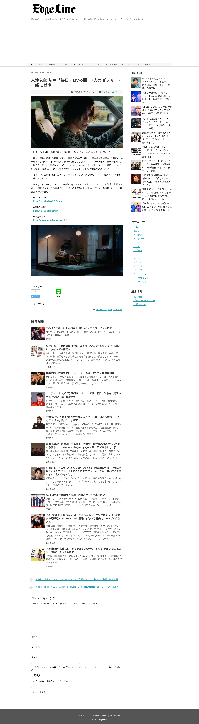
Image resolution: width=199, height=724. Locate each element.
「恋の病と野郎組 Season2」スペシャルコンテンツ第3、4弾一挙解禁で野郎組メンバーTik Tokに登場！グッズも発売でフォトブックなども (83, 518)
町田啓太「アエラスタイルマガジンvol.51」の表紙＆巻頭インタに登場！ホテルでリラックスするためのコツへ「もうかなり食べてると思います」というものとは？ (84, 471)
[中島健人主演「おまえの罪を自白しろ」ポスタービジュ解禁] (38, 333)
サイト (34, 657)
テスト (136, 258)
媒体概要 (137, 296)
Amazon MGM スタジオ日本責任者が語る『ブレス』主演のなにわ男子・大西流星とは (157, 110)
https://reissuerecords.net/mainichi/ (49, 220)
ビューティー (111, 64)
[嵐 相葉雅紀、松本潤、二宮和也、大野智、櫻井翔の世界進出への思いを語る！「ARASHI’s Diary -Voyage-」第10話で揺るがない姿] (38, 449)
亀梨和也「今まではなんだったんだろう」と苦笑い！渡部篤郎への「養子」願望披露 (77, 579)
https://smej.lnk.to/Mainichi (45, 211)
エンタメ (39, 64)
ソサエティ (98, 64)
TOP (30, 64)
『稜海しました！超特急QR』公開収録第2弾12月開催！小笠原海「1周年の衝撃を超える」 (157, 206)
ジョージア (101, 309)
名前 (34, 637)
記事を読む (51, 339)
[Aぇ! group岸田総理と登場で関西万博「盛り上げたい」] (38, 500)
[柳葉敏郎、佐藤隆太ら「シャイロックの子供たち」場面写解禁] (38, 378)
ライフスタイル (76, 64)
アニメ (136, 227)
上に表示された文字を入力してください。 (51, 681)
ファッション (139, 274)
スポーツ (137, 64)
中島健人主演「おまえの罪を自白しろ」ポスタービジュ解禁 (79, 328)
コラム (136, 246)
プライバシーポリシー (144, 300)
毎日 (110, 309)
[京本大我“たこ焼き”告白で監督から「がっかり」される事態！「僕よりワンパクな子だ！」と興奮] (38, 422)
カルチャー (50, 64)
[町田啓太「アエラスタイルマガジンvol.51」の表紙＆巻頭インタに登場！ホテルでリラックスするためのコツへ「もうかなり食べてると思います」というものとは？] (38, 473)
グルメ (88, 64)
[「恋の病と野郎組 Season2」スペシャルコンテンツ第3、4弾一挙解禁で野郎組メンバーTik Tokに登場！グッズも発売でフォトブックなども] (38, 521)
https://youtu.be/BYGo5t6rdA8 (47, 201)
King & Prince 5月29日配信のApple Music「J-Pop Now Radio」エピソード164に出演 (77, 587)
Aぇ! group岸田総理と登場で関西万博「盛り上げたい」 (76, 494)
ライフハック (125, 64)
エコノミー (62, 64)
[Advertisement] (99, 42)
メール (35, 647)
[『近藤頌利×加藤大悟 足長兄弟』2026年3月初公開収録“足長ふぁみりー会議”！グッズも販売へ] (38, 554)
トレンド (148, 64)
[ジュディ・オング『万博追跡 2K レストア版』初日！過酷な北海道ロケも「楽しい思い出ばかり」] (38, 399)
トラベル (137, 262)
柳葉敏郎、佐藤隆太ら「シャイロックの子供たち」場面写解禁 (80, 373)
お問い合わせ (139, 304)
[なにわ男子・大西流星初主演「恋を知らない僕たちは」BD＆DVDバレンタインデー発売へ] (38, 351)
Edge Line (103, 720)
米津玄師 (117, 309)
